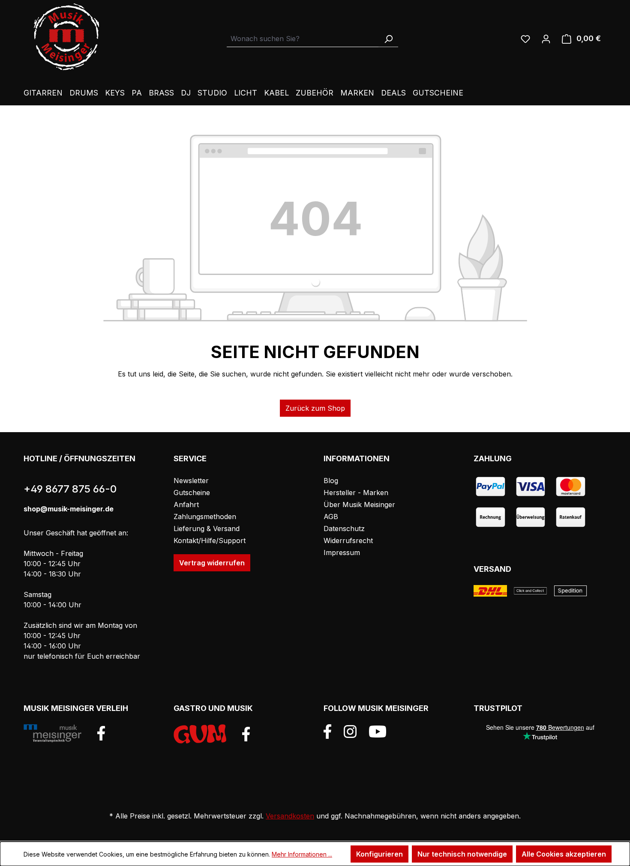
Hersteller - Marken (356, 492)
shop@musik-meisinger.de (69, 509)
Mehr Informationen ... (302, 854)
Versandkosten (290, 816)
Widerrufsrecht (348, 540)
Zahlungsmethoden (205, 516)
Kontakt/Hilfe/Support (210, 540)
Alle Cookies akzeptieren (564, 854)
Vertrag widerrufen (212, 562)
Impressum (342, 552)
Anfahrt (186, 504)
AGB (331, 516)
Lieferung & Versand (207, 528)
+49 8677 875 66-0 (70, 489)
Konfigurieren (379, 854)
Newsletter (191, 480)
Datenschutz (344, 528)
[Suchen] (388, 38)
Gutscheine (192, 492)
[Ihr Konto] (546, 38)
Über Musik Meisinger (359, 504)
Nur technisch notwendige (462, 854)
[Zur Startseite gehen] (66, 36)
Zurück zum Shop (315, 408)
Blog (331, 480)
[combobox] (303, 38)
